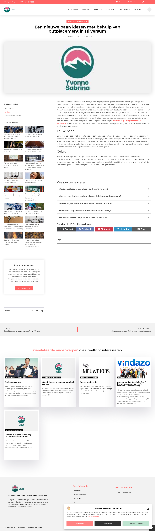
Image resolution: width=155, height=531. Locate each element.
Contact (137, 9)
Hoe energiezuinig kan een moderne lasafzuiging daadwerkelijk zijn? (13, 136)
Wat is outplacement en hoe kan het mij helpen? (104, 189)
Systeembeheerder (89, 382)
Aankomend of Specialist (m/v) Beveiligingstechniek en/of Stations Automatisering (131, 384)
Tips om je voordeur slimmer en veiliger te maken (11, 165)
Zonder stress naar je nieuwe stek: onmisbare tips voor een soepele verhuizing (13, 227)
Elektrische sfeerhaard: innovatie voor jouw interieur (11, 242)
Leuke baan (9, 109)
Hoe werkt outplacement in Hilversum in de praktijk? (104, 210)
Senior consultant (13, 382)
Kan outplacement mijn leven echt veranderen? (104, 218)
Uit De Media (72, 9)
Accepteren (80, 523)
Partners (86, 9)
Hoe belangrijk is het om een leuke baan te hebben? (104, 203)
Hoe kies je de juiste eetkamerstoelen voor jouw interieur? (13, 196)
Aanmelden (125, 9)
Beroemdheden (80, 495)
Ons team (111, 9)
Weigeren (108, 523)
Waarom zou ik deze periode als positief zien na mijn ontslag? (104, 196)
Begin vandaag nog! (24, 265)
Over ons (98, 9)
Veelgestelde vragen (13, 115)
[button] (148, 508)
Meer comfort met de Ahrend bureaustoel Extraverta (32, 227)
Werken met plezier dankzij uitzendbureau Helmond (18, 436)
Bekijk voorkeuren (136, 523)
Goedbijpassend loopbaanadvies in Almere (58, 383)
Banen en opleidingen (77, 21)
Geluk (7, 112)
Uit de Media (79, 499)
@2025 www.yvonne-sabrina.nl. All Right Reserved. (23, 527)
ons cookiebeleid (93, 516)
